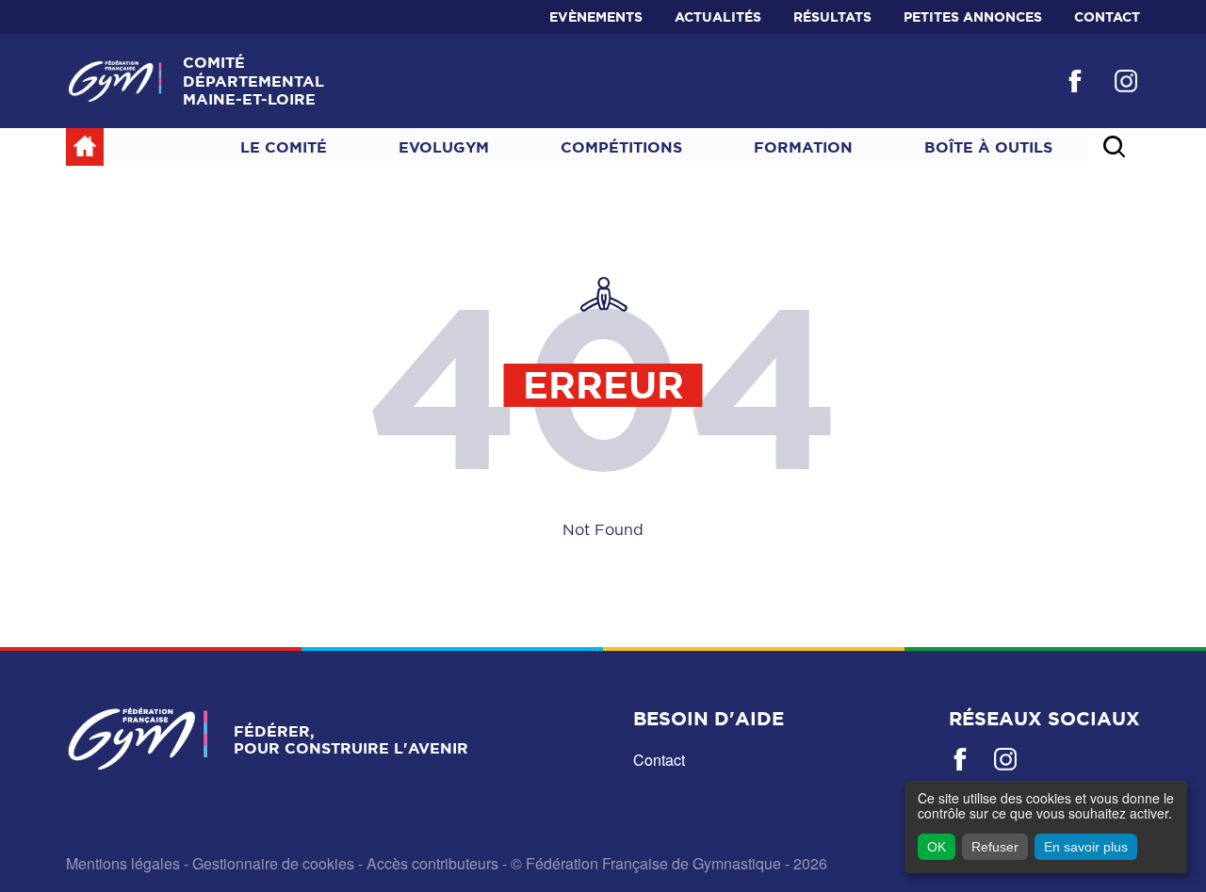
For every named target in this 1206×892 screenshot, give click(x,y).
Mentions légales (123, 863)
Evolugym (444, 146)
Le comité (283, 146)
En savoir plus (1086, 846)
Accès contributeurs (432, 863)
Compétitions (621, 146)
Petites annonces (973, 16)
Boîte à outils (988, 146)
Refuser (995, 846)
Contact (1107, 16)
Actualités (718, 16)
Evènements (596, 16)
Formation (803, 146)
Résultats (832, 16)
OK (936, 846)
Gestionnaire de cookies (273, 863)
